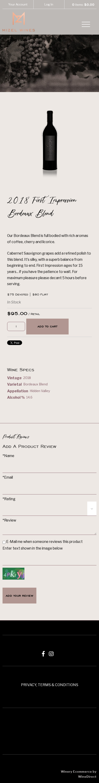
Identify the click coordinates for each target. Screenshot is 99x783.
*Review (9, 520)
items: (83, 4)
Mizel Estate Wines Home (19, 22)
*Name (8, 456)
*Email (8, 477)
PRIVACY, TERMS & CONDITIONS (49, 685)
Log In (48, 4)
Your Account (17, 4)
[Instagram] (51, 654)
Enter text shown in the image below (33, 548)
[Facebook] (43, 654)
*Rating (9, 499)
